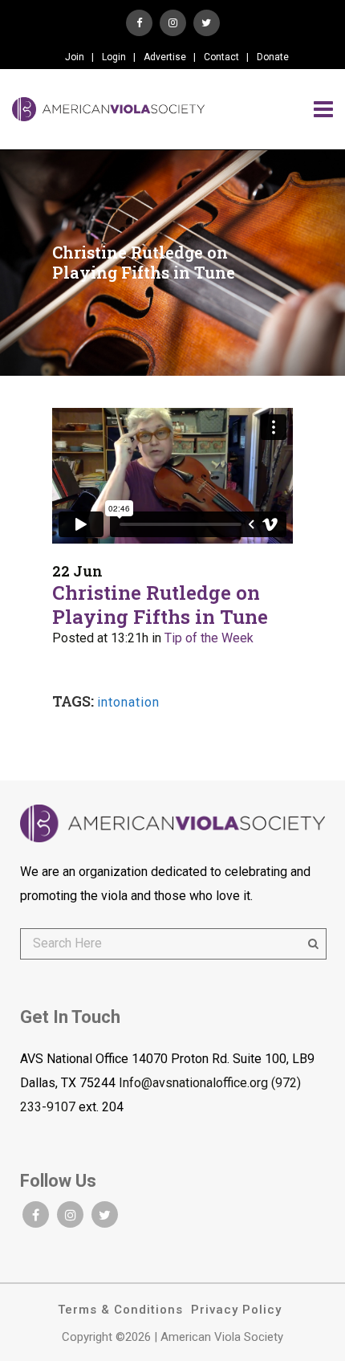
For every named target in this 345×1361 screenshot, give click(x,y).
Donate (273, 57)
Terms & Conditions (120, 1309)
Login (114, 57)
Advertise (165, 57)
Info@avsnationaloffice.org (193, 1082)
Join (74, 57)
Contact (221, 57)
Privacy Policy (236, 1309)
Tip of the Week (209, 638)
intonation (128, 702)
